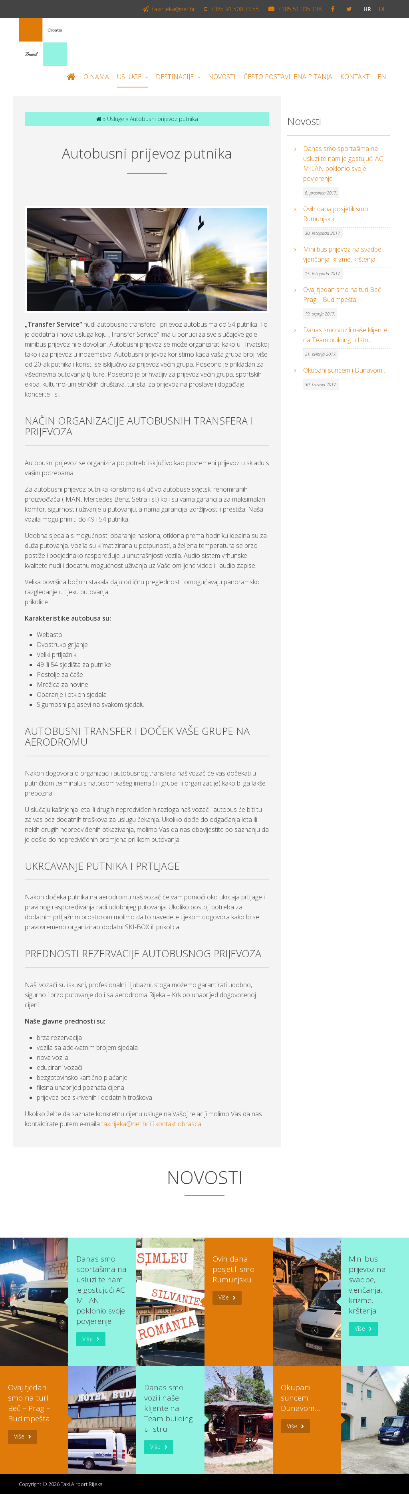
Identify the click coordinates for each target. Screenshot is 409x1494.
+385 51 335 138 (299, 9)
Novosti (222, 76)
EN (381, 76)
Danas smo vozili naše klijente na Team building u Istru (345, 334)
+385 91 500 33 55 (234, 9)
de (382, 9)
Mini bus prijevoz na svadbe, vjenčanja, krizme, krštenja (343, 254)
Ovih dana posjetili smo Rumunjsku (335, 213)
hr (367, 9)
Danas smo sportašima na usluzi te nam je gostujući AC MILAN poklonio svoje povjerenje (343, 163)
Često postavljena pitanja (288, 76)
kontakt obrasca (178, 1123)
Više (87, 1339)
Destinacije (175, 76)
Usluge (129, 76)
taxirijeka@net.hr (173, 9)
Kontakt (354, 76)
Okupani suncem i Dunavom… (345, 370)
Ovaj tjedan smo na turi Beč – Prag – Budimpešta (344, 294)
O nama (96, 76)
